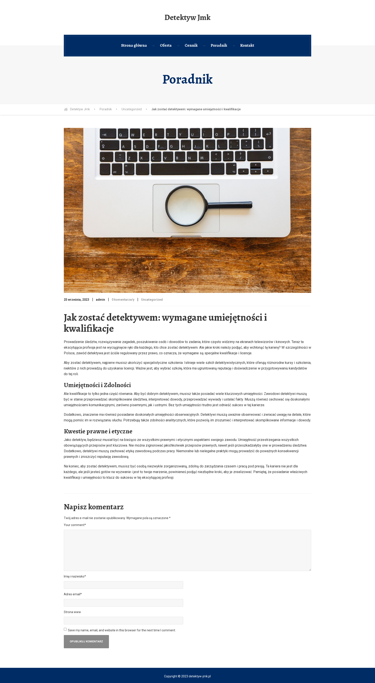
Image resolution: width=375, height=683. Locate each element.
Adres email (73, 594)
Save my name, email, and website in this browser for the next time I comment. (122, 630)
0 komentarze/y (123, 299)
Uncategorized (152, 299)
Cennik (191, 45)
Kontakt (247, 45)
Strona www (72, 612)
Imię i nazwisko (75, 576)
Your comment (75, 525)
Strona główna (134, 45)
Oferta (166, 45)
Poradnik (219, 45)
